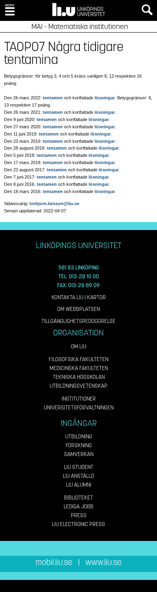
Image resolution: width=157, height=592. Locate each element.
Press (79, 515)
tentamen (53, 97)
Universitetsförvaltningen (79, 407)
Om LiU (78, 346)
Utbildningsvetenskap (78, 385)
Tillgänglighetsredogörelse (78, 321)
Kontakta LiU (67, 297)
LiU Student (78, 467)
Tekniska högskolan (79, 377)
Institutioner (79, 398)
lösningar (105, 97)
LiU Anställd (78, 476)
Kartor (96, 297)
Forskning (79, 445)
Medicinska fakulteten (79, 368)
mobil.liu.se (53, 562)
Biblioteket (78, 497)
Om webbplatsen (78, 309)
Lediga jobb (78, 506)
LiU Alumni (78, 484)
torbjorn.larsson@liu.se (54, 203)
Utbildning (78, 436)
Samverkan (78, 454)
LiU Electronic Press (78, 524)
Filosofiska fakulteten (78, 359)
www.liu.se (103, 562)
